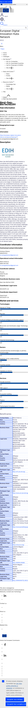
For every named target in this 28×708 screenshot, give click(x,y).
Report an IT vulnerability (10, 666)
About (5, 54)
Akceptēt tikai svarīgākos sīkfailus (16, 704)
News (7, 74)
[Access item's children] (11, 58)
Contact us (6, 663)
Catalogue (6, 56)
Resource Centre (8, 82)
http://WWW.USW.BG (19, 562)
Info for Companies (12, 61)
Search (5, 25)
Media (8, 86)
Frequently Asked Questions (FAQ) (13, 620)
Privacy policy (7, 672)
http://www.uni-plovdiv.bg (20, 493)
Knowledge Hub (11, 84)
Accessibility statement (10, 614)
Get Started (6, 59)
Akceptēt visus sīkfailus (14, 699)
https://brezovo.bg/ (18, 545)
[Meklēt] (26, 27)
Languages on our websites (11, 668)
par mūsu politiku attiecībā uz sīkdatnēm (14, 686)
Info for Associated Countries (15, 63)
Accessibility (6, 675)
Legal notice (6, 673)
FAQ (4, 91)
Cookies (5, 670)
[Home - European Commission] (7, 9)
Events (8, 75)
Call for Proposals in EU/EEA (14, 65)
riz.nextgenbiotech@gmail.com (9, 255)
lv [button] (4, 20)
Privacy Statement (8, 622)
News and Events (8, 71)
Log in (6, 16)
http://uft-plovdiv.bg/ (19, 471)
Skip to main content (6, 1)
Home (5, 53)
